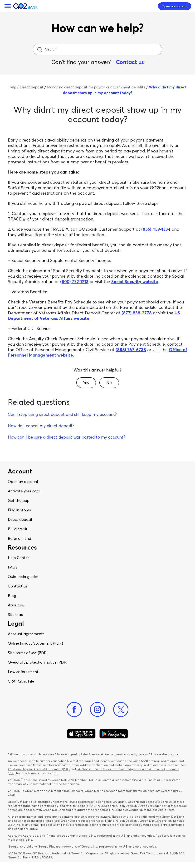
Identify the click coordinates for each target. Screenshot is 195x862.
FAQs (12, 567)
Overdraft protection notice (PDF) (37, 662)
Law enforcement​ (23, 671)
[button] (86, 382)
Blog (12, 595)
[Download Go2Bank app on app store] (81, 733)
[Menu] (7, 6)
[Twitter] (120, 709)
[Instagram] (97, 709)
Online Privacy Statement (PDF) (35, 643)
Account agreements (26, 633)
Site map (15, 614)
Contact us (130, 62)
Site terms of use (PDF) (28, 652)
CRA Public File (21, 681)
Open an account (23, 481)
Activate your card (24, 491)
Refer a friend (19, 538)
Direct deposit (20, 519)
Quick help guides (23, 576)
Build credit (18, 529)
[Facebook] (74, 709)
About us (16, 605)
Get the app (18, 500)
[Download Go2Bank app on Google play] (113, 733)
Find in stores (19, 510)
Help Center (18, 557)
